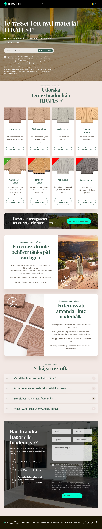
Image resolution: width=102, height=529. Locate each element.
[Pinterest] (96, 523)
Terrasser (25, 522)
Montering (45, 522)
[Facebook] (84, 523)
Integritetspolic (11, 73)
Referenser (66, 4)
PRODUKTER (55, 4)
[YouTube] (88, 523)
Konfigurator (85, 4)
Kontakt (75, 4)
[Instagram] (92, 523)
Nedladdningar (66, 522)
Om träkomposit (43, 4)
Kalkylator (35, 522)
